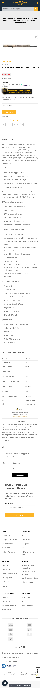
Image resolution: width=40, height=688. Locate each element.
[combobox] (18, 9)
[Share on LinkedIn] (22, 124)
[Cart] (37, 3)
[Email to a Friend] (14, 124)
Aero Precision (6, 62)
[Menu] (3, 3)
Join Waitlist (9, 112)
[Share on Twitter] (11, 124)
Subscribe (19, 515)
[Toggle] (4, 454)
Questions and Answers (11, 67)
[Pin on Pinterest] (18, 124)
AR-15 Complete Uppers (25, 26)
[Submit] (36, 9)
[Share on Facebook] (7, 124)
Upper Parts (14, 26)
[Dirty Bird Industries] (20, 3)
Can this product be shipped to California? (17, 455)
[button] (38, 672)
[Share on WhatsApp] (3, 124)
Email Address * (9, 503)
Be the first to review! (31, 67)
